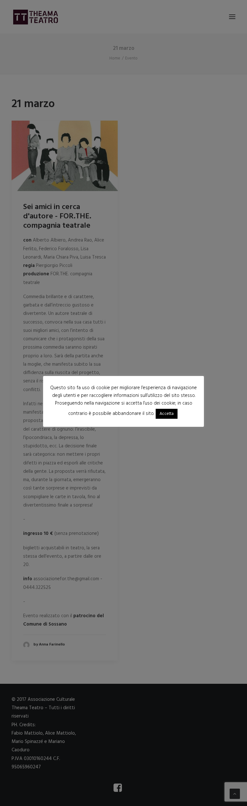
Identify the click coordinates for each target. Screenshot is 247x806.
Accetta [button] (167, 413)
